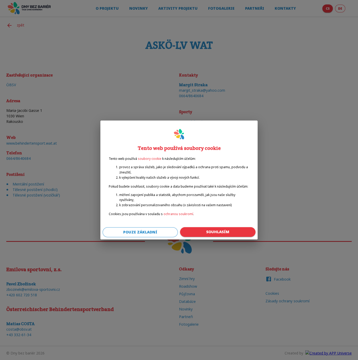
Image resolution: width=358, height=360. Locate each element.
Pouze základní (140, 232)
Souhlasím (217, 231)
